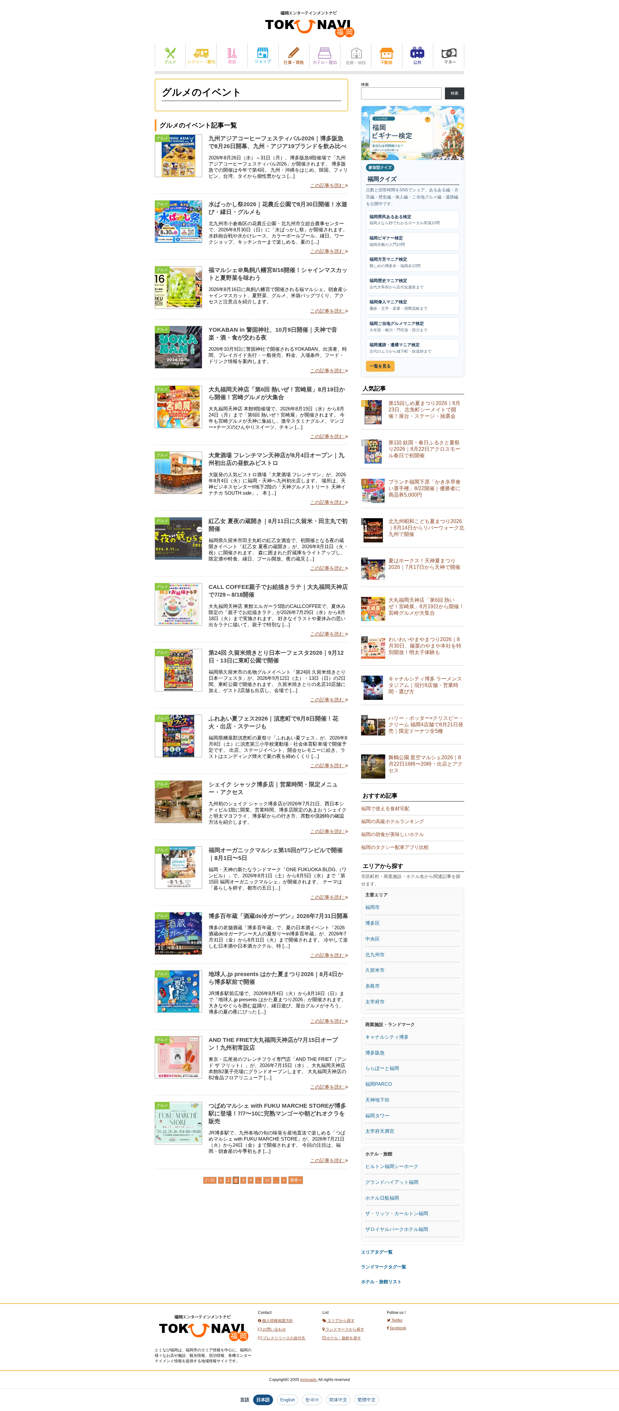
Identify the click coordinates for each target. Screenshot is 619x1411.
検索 (365, 84)
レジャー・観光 (201, 56)
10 (267, 1180)
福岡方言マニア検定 (394, 262)
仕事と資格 (294, 56)
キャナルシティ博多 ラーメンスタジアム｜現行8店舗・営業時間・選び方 (425, 685)
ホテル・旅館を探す (343, 1338)
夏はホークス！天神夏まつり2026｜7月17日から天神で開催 (424, 564)
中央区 (372, 939)
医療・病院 (355, 56)
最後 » (295, 1180)
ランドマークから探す (344, 1329)
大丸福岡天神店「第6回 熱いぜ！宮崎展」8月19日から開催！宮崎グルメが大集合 (426, 606)
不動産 (386, 56)
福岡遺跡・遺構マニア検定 (400, 348)
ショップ (263, 56)
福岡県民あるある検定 (404, 220)
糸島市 (372, 986)
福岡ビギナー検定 (387, 241)
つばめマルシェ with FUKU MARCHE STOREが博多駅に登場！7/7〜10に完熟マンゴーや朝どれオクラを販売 (277, 1113)
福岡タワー (377, 1115)
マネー (448, 56)
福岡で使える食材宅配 (385, 808)
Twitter (396, 1320)
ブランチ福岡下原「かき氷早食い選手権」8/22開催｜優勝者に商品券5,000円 (424, 488)
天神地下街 (377, 1100)
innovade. (309, 1379)
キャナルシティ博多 (387, 1037)
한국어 (312, 1399)
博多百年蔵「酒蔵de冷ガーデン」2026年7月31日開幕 (278, 916)
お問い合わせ (274, 1329)
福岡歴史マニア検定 (396, 283)
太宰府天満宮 (379, 1131)
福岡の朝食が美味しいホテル (392, 834)
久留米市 (375, 970)
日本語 (263, 1399)
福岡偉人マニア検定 (398, 305)
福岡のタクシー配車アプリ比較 (395, 847)
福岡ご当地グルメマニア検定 (398, 326)
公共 (417, 56)
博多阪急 (375, 1052)
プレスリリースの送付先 (283, 1338)
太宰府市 (375, 1001)
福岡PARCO (378, 1084)
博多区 (372, 923)
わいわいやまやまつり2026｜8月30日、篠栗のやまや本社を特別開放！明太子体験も (424, 646)
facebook (397, 1328)
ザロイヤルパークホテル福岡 (396, 1229)
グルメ (170, 56)
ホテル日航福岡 (382, 1198)
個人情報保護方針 (277, 1320)
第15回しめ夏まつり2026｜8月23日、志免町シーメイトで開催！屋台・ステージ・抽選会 (424, 409)
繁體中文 (367, 1399)
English (287, 1399)
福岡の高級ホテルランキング (392, 821)
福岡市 (372, 907)
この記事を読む (327, 185)
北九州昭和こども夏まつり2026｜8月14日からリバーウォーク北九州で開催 (426, 528)
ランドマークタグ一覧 (383, 1266)
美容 (232, 56)
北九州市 (375, 954)
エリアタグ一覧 (377, 1252)
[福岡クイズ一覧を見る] (412, 133)
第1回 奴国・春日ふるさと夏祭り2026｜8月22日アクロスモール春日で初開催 (424, 449)
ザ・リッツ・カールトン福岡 (396, 1213)
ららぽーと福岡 (382, 1068)
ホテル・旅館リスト (381, 1281)
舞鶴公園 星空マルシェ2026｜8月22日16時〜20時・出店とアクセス (425, 764)
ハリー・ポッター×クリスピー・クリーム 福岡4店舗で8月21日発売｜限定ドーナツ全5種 (426, 724)
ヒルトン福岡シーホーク (391, 1166)
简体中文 (338, 1399)
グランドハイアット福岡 (391, 1182)
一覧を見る (380, 366)
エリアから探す (341, 1320)
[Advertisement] (203, 1255)
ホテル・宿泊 (325, 56)
